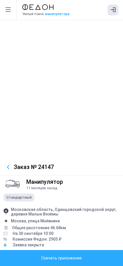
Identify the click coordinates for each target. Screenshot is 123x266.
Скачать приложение (61, 258)
